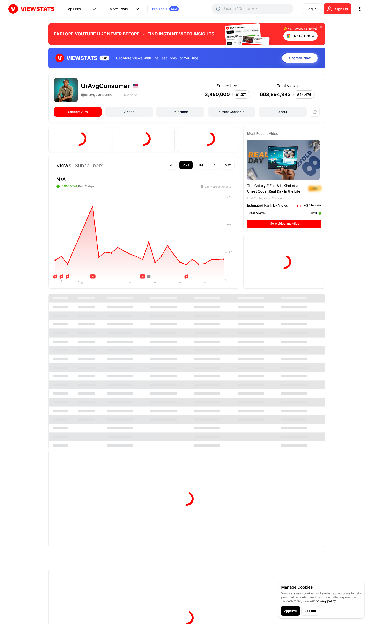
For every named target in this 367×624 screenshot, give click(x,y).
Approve (290, 611)
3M (200, 165)
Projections (180, 112)
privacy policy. (326, 601)
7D (171, 165)
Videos (129, 112)
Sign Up (341, 9)
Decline (310, 611)
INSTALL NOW (303, 36)
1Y (213, 165)
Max (228, 165)
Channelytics (78, 112)
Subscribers (89, 165)
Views (63, 165)
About (282, 112)
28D (186, 165)
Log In (311, 9)
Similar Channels (231, 112)
